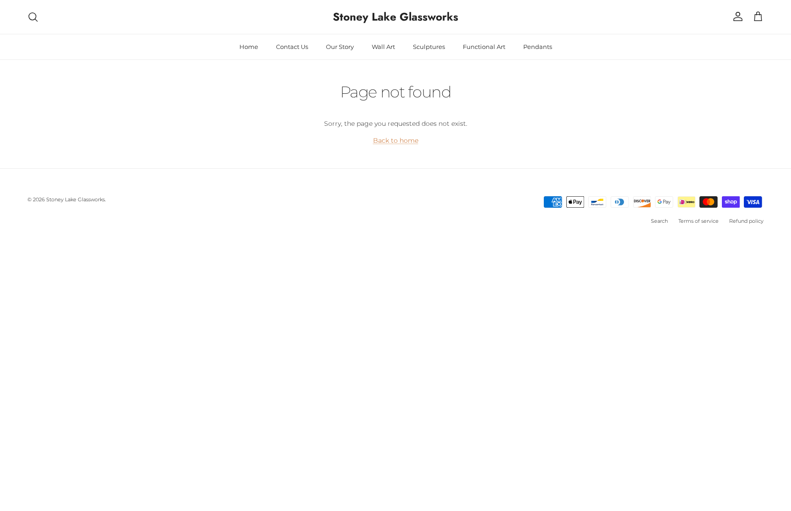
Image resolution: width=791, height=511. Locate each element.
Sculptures (429, 46)
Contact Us (292, 46)
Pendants (537, 46)
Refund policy (746, 221)
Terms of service (698, 221)
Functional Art (484, 46)
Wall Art (383, 46)
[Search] (32, 16)
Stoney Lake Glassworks (75, 199)
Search (659, 221)
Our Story (340, 46)
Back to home (395, 140)
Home (248, 46)
